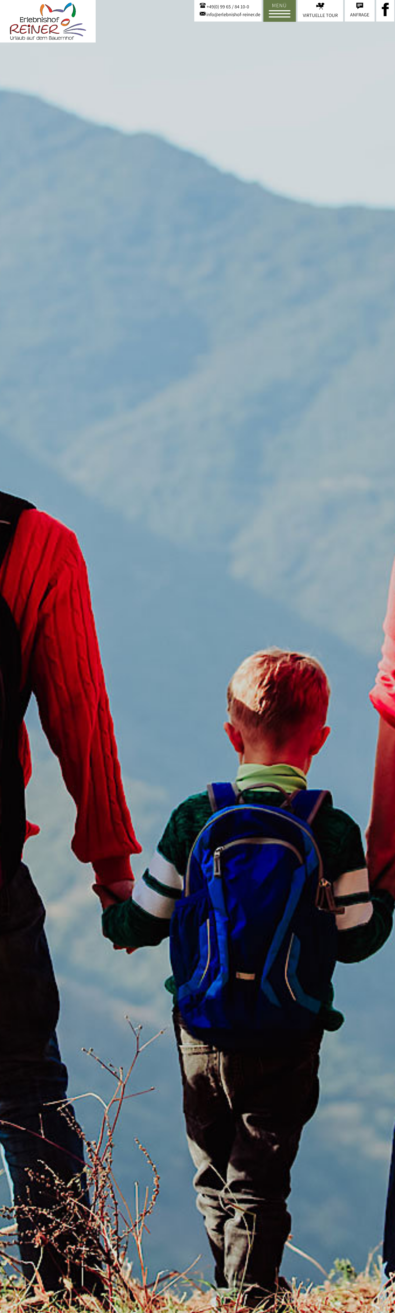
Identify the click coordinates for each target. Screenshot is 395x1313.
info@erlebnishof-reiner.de (233, 14)
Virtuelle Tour (320, 15)
